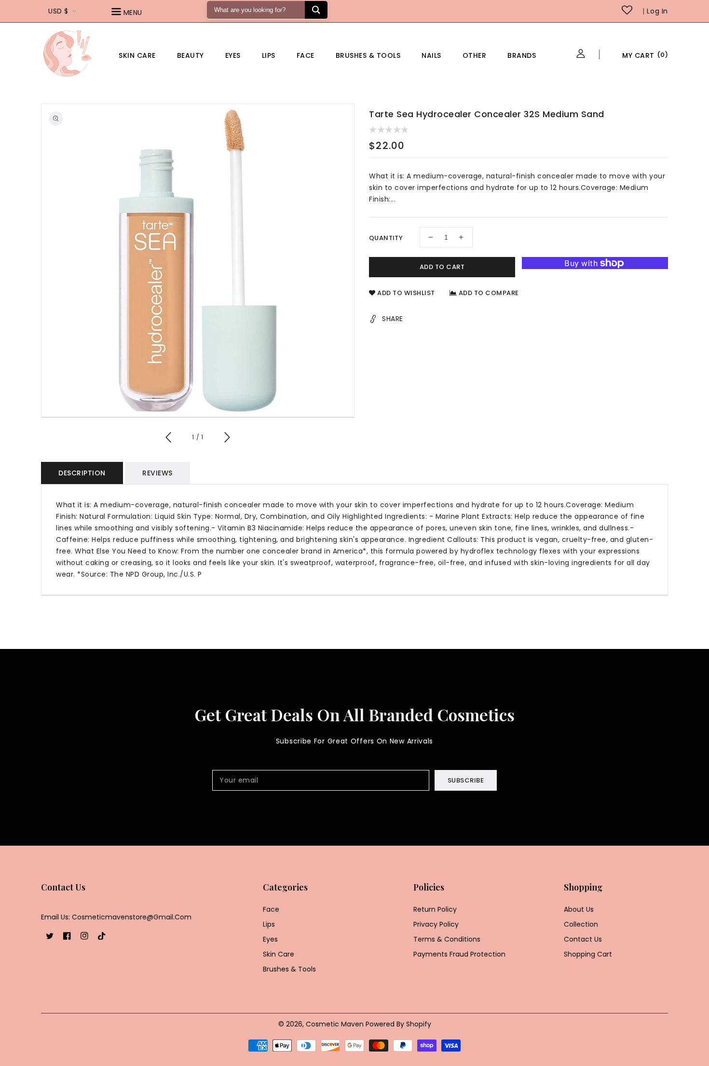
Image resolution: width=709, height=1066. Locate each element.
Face (305, 55)
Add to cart (442, 266)
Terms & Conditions (446, 939)
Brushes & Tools (289, 969)
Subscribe (466, 780)
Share (392, 319)
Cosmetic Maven (335, 1024)
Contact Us (583, 939)
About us (579, 909)
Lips (268, 55)
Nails (431, 55)
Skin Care (137, 55)
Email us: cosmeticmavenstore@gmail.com (116, 917)
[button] (140, 13)
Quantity (386, 238)
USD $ (58, 11)
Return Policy (435, 909)
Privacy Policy (436, 924)
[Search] (316, 10)
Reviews (157, 473)
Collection (581, 924)
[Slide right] (226, 438)
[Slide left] (169, 438)
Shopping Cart (588, 954)
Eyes (233, 55)
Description (82, 473)
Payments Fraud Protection (459, 954)
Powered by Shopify (398, 1024)
